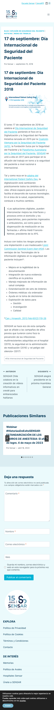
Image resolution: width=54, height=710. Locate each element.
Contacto (8, 647)
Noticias (8, 34)
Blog (6, 31)
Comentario (12, 493)
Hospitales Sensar (12, 675)
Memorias (8, 663)
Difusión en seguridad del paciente (27, 31)
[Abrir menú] (48, 14)
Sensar (10, 64)
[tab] (21, 457)
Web (7, 557)
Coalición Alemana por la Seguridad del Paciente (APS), (26, 143)
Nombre (10, 531)
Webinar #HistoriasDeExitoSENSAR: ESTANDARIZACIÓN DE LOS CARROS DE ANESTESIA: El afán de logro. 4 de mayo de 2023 (26, 434)
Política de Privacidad (14, 628)
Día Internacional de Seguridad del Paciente (24, 359)
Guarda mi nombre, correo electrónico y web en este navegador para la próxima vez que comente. (28, 567)
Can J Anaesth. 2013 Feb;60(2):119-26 (25, 318)
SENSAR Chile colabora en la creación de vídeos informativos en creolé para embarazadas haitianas (13, 384)
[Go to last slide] (7, 438)
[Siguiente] (47, 438)
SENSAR (41, 153)
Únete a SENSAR (12, 682)
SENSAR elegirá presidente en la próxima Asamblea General (41, 379)
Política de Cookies (13, 634)
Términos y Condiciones (15, 641)
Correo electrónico (15, 544)
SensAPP (40, 3)
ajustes (23, 701)
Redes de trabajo (22, 34)
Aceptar (8, 706)
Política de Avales (12, 669)
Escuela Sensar (28, 3)
